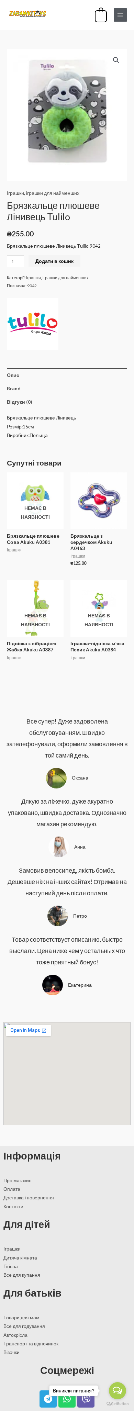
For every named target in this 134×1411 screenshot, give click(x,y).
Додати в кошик (54, 261)
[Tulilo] (32, 324)
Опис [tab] (13, 375)
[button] (116, 60)
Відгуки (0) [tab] (19, 402)
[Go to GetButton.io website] (118, 1404)
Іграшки (15, 193)
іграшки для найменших (52, 193)
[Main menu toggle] (120, 15)
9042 (32, 285)
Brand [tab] (14, 388)
